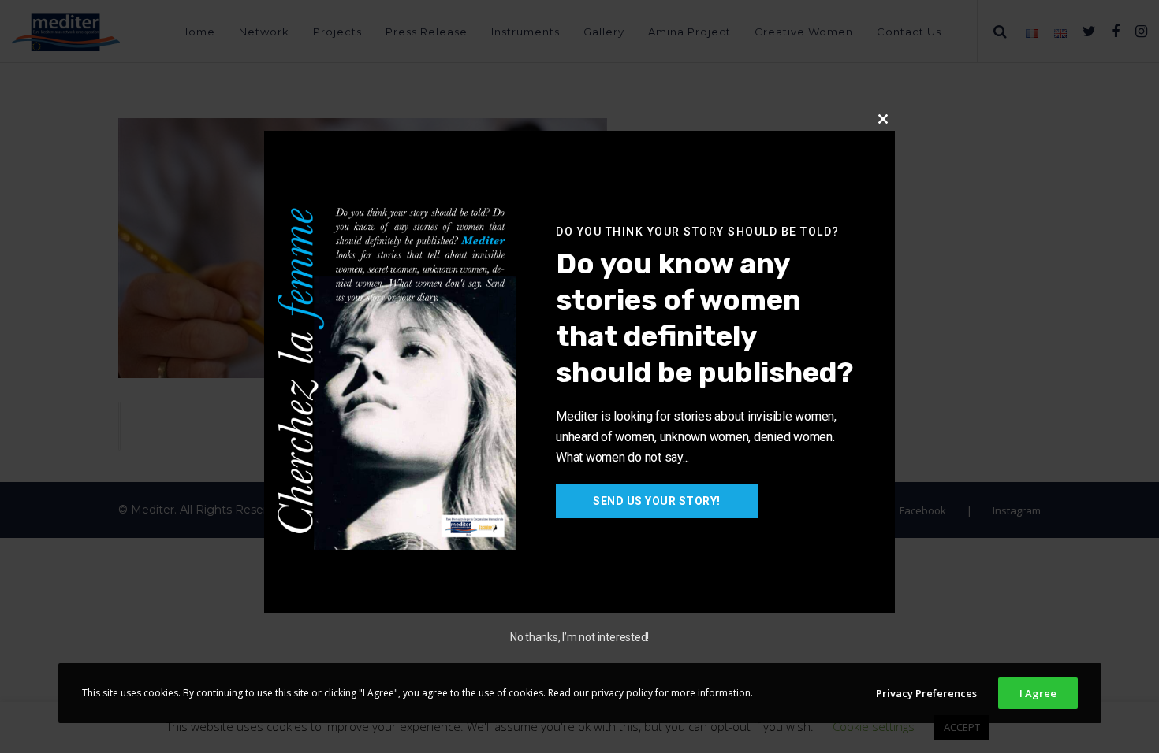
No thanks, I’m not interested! (579, 637)
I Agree (1038, 693)
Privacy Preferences (926, 693)
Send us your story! (657, 501)
